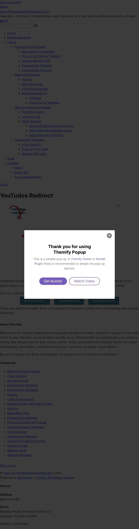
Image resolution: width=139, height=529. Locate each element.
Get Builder (53, 281)
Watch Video (84, 281)
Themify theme (81, 259)
